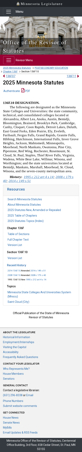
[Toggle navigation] (8, 12)
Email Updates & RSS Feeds (20, 432)
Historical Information (16, 337)
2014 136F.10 (14, 270)
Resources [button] (16, 189)
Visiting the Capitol (14, 347)
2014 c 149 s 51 (38, 270)
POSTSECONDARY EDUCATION (51, 68)
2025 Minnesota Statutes (17, 68)
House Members (13, 373)
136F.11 (71, 76)
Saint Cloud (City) (18, 301)
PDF (27, 91)
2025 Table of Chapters (22, 215)
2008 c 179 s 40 (38, 275)
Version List (15, 245)
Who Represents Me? (16, 368)
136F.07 (10, 76)
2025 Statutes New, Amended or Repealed (34, 210)
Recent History (16, 265)
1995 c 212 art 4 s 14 (36, 279)
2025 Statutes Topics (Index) (26, 221)
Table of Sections (18, 234)
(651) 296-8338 (12, 395)
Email (29, 395)
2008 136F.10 (14, 275)
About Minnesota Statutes (24, 204)
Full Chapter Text (18, 239)
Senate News (11, 422)
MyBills (7, 427)
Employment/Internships (18, 342)
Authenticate (11, 91)
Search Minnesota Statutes (25, 199)
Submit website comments (20, 405)
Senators (9, 378)
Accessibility (11, 352)
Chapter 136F (10, 71)
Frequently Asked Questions (20, 357)
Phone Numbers (13, 401)
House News (11, 417)
